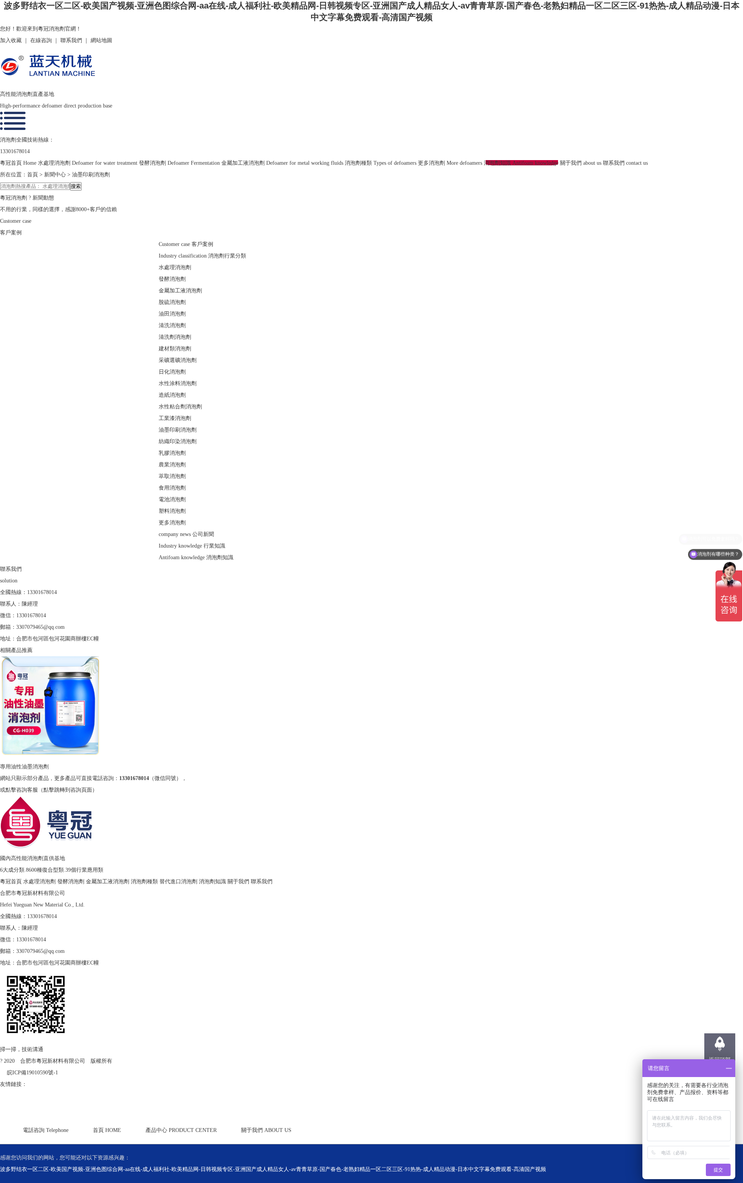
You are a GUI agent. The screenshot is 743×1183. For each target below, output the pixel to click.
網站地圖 (101, 40)
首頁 (32, 175)
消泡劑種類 (145, 881)
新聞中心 (55, 175)
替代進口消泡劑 (179, 881)
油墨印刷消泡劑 (91, 175)
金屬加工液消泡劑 (108, 881)
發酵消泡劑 (71, 881)
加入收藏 (11, 40)
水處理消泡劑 (40, 881)
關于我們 (239, 881)
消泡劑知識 (213, 881)
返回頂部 (720, 1060)
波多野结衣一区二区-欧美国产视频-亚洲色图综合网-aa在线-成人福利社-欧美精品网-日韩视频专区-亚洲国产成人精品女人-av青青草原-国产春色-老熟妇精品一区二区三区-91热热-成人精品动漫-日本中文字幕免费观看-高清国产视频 (273, 1169)
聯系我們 (71, 40)
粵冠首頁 (11, 881)
